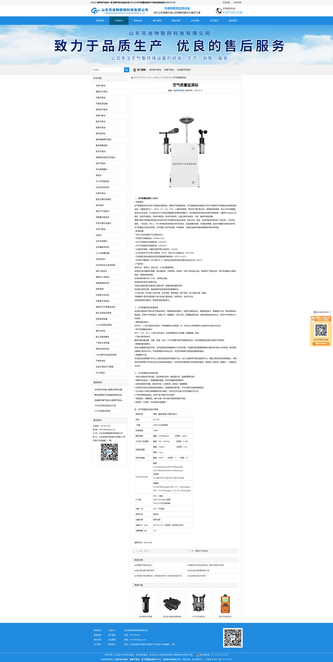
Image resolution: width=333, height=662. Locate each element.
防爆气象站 (169, 70)
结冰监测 (100, 205)
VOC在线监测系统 (104, 325)
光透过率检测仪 (102, 187)
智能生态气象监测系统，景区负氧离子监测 (206, 565)
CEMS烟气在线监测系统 (106, 355)
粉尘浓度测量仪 (102, 337)
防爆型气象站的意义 (144, 565)
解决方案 (176, 21)
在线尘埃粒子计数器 (104, 367)
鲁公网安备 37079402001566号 (213, 655)
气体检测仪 (100, 361)
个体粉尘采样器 (102, 343)
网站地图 (237, 3)
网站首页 (100, 21)
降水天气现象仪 (102, 211)
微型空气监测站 (201, 551)
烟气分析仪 (100, 331)
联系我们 (233, 21)
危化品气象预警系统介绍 (199, 571)
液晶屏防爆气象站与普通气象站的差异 (110, 400)
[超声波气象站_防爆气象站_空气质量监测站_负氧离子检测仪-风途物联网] (119, 8)
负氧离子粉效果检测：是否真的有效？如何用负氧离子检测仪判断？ (160, 576)
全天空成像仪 (101, 241)
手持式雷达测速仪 (103, 223)
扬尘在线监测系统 (103, 313)
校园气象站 (100, 127)
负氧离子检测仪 (184, 70)
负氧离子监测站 (102, 301)
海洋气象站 (100, 163)
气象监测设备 (101, 104)
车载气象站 (100, 98)
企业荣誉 (195, 21)
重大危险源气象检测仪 (145, 571)
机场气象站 (100, 151)
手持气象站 (100, 86)
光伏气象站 (100, 229)
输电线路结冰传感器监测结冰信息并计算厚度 (110, 395)
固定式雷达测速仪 (103, 199)
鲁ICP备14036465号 (223, 659)
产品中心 (119, 21)
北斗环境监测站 (102, 181)
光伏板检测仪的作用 (197, 576)
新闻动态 (138, 21)
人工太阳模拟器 (102, 253)
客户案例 (157, 21)
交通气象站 (100, 193)
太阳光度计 (100, 259)
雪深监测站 (100, 133)
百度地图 (226, 3)
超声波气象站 (155, 70)
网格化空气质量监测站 (105, 307)
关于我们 (214, 21)
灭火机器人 (100, 373)
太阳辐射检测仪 (102, 247)
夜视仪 (99, 175)
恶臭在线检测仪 (102, 349)
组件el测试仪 (101, 271)
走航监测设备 (101, 319)
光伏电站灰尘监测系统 (105, 265)
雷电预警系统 (101, 145)
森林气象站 (100, 122)
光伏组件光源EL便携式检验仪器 (108, 390)
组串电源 (100, 289)
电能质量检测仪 (102, 283)
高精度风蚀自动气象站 (105, 157)
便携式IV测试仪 (103, 277)
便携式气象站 (101, 92)
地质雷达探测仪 (102, 217)
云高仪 (99, 235)
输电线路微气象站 (103, 139)
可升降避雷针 (101, 169)
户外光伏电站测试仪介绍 (105, 406)
